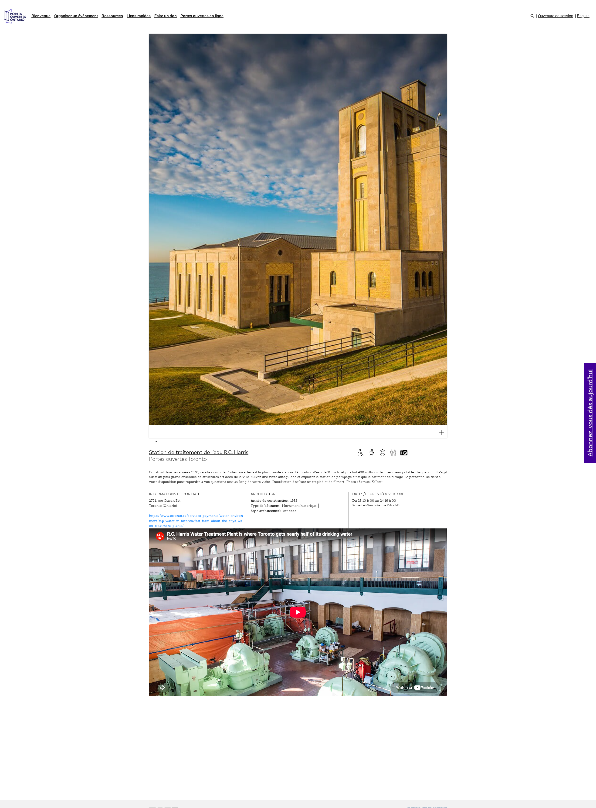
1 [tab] (156, 441)
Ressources (112, 16)
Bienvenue (41, 16)
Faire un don (165, 16)
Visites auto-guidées (371, 452)
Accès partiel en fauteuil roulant (361, 452)
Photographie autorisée (403, 452)
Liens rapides (139, 16)
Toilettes (393, 452)
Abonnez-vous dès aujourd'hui (590, 413)
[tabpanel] (298, 236)
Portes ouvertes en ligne (202, 16)
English (583, 16)
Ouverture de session (555, 16)
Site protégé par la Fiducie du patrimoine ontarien (382, 452)
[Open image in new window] (443, 432)
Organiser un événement (76, 16)
